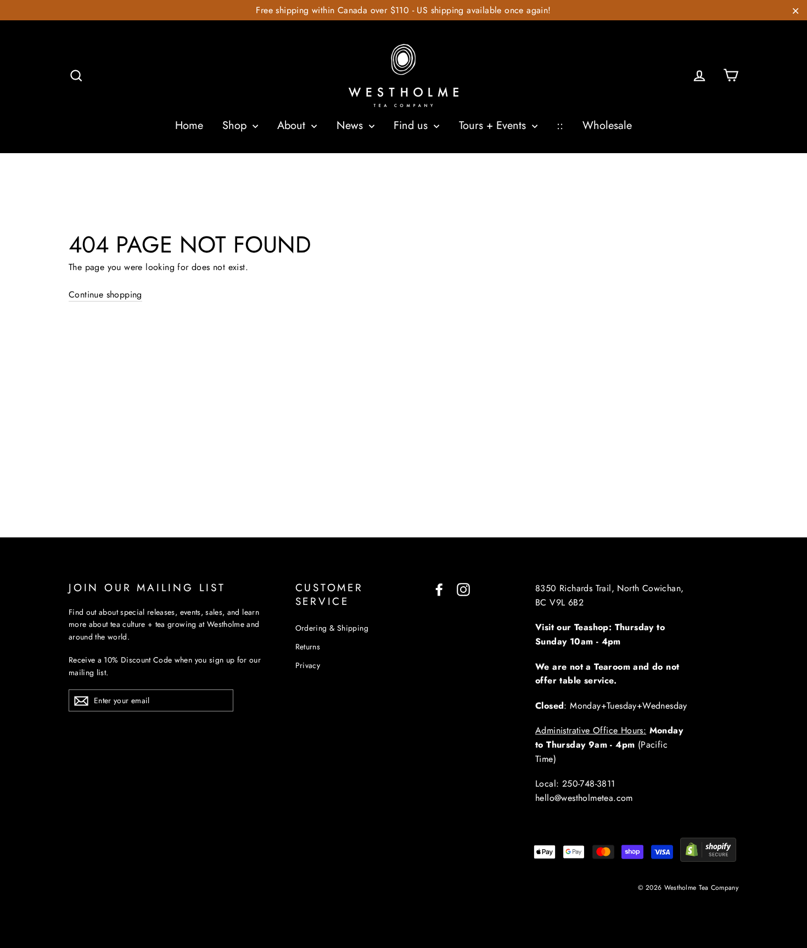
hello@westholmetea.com (584, 798)
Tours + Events (494, 125)
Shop (236, 125)
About (293, 125)
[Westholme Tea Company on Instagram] (463, 588)
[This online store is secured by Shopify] (708, 858)
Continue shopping (105, 294)
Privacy (308, 665)
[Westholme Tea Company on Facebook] (439, 588)
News (351, 125)
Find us (412, 125)
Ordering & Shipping (332, 627)
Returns (308, 646)
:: (560, 125)
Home (189, 125)
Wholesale (607, 125)
